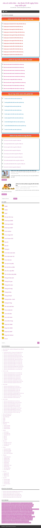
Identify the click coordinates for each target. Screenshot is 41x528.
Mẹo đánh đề (31, 512)
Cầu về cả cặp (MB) (9, 270)
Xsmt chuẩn (5, 384)
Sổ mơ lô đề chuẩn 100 (7, 414)
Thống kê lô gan (8, 281)
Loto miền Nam (8, 317)
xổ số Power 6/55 (9, 238)
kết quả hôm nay (9, 217)
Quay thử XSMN (8, 328)
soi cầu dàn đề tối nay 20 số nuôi (8, 518)
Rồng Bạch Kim (22, 513)
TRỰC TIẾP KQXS (6, 416)
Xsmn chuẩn (5, 399)
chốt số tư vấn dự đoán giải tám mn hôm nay (12, 405)
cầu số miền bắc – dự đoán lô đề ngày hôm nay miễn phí (20, 4)
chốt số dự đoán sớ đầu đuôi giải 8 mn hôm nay (12, 408)
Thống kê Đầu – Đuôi (10, 299)
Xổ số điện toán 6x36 (10, 253)
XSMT (6, 213)
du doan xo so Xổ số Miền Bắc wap (8, 507)
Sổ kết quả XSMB (9, 220)
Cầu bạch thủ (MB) (9, 263)
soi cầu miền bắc (17, 521)
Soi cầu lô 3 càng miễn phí (19, 518)
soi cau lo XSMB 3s (5, 515)
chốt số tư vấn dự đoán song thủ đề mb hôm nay (13, 379)
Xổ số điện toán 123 (9, 256)
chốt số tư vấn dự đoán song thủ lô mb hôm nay (12, 382)
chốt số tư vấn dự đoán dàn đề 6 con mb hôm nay (13, 362)
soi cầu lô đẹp (23, 519)
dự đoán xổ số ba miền (6, 509)
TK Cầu (4, 447)
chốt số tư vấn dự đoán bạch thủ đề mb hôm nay (23, 170)
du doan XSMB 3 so (18, 507)
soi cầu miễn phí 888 (25, 521)
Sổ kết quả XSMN (9, 224)
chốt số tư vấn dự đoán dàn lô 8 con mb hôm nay (13, 372)
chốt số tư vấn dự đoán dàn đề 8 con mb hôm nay (13, 363)
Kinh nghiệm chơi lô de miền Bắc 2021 (8, 512)
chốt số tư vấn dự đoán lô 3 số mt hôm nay (12, 391)
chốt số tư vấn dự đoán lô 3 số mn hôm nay (12, 406)
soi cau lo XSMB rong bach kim (18, 516)
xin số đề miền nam (27, 522)
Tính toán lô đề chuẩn (7, 415)
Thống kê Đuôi (8, 295)
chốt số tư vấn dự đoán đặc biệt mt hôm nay (12, 389)
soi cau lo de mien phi (30, 513)
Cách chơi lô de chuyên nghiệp (26, 503)
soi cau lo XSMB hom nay (26, 515)
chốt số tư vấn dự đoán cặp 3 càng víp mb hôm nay (13, 359)
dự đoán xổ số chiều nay (15, 509)
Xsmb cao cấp (22, 188)
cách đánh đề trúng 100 (20, 506)
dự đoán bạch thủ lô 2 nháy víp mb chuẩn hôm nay (13, 352)
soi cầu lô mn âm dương (6, 519)
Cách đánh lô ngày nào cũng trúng (26, 504)
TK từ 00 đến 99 (8, 310)
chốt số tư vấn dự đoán (15, 503)
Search (15, 198)
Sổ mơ (6, 338)
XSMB (6, 206)
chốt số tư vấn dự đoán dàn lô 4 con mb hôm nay (13, 369)
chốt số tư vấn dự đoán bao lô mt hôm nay (11, 386)
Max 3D (6, 242)
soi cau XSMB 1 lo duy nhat (29, 516)
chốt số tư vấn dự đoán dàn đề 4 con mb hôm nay (13, 360)
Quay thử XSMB (8, 324)
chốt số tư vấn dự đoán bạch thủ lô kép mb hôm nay (13, 356)
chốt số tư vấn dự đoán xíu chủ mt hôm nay (12, 397)
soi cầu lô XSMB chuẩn (16, 519)
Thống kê (7, 249)
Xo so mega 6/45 (9, 235)
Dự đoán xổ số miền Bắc (15, 510)
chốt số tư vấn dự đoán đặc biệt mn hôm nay (12, 403)
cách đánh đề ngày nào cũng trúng (8, 506)
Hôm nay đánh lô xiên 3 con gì (26, 510)
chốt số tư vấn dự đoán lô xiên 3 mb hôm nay (12, 377)
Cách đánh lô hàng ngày (14, 504)
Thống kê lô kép (8, 288)
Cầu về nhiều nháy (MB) (10, 274)
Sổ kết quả (5, 423)
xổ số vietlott (8, 231)
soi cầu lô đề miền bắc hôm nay (7, 521)
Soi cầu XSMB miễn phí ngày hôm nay (8, 522)
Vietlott (4, 430)
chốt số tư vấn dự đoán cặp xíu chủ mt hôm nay (12, 387)
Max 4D (6, 245)
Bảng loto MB (6, 473)
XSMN (6, 210)
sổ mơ (4, 485)
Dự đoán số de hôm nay (27, 507)
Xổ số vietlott (6, 432)
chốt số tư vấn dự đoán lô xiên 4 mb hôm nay (12, 378)
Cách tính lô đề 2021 (5, 504)
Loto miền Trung (9, 321)
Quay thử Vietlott (9, 335)
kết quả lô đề (18, 512)
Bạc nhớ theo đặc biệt (6, 503)
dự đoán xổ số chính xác (25, 509)
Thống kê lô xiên (9, 285)
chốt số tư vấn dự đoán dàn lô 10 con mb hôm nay (13, 367)
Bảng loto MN (6, 475)
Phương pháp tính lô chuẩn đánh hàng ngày (10, 513)
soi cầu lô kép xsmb (28, 518)
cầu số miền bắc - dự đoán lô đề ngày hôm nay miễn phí (26, 172)
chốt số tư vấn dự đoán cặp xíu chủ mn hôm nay (12, 402)
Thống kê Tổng (8, 303)
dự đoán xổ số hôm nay (6, 510)
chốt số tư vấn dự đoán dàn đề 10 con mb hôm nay (13, 364)
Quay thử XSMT (8, 331)
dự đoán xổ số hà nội (35, 509)
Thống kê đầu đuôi (9, 278)
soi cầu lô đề (29, 519)
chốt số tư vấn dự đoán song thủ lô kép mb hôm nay (13, 381)
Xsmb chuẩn (16, 173)
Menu (6, 11)
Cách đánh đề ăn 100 (29, 506)
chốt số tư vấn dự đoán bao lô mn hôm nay (12, 401)
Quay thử (4, 477)
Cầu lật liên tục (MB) (10, 267)
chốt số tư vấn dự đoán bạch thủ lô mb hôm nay (12, 357)
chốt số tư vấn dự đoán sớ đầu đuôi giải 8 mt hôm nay (14, 393)
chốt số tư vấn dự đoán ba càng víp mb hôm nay (13, 353)
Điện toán (5, 440)
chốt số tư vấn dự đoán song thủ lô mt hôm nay (12, 396)
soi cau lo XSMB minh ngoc (7, 516)
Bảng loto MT (6, 474)
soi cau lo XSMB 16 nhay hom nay (15, 515)
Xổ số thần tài (8, 260)
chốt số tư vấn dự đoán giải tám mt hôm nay (12, 390)
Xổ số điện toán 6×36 (8, 442)
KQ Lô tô (4, 471)
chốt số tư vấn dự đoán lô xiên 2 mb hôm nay (12, 375)
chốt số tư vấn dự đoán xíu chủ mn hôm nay (12, 412)
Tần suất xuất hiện (9, 306)
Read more (4, 179)
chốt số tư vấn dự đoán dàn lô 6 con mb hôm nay (13, 374)
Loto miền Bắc (8, 313)
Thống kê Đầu (8, 292)
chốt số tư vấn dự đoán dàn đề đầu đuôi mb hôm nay (13, 366)
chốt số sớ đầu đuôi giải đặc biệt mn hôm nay (12, 409)
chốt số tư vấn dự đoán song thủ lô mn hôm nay (12, 410)
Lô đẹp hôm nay (25, 512)
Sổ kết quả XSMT (9, 227)
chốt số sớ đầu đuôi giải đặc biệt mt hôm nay (12, 394)
